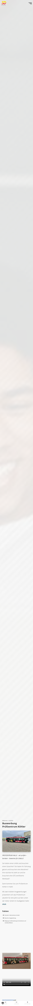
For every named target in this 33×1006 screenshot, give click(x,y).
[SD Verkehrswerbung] (3, 3)
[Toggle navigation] (30, 3)
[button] (3, 1003)
